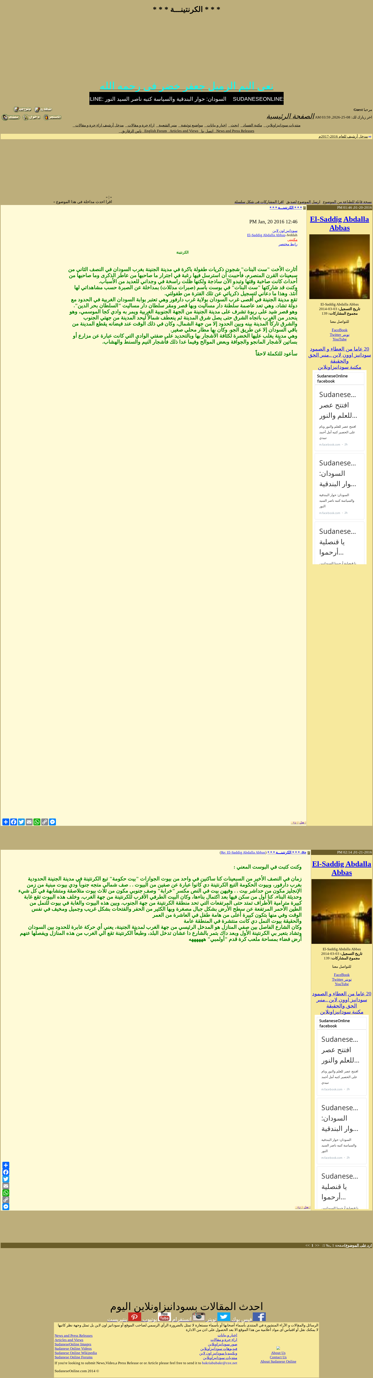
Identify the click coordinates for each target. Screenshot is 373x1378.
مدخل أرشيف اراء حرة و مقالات (98, 125)
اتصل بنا (206, 131)
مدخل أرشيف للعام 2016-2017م (343, 136)
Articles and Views (182, 131)
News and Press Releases (234, 131)
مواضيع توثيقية (190, 125)
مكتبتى (292, 240)
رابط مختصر (288, 244)
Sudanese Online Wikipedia (76, 1353)
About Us (278, 1353)
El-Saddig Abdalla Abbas (339, 223)
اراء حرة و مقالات (140, 125)
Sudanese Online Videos (73, 1348)
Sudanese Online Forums (74, 1357)
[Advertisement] (186, 49)
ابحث (233, 125)
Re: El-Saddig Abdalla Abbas (243, 852)
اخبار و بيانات (215, 125)
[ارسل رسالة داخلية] (52, 120)
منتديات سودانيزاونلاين (282, 125)
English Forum (154, 131)
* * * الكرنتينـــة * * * (286, 208)
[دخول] (31, 120)
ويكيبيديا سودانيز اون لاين (218, 1353)
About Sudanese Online (278, 1361)
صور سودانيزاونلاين (222, 1344)
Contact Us (278, 1357)
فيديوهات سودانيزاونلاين (218, 1349)
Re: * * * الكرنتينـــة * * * (286, 852)
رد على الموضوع (358, 1245)
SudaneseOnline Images (73, 1344)
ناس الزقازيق (130, 131)
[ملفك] (10, 120)
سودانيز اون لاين (284, 231)
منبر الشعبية (166, 125)
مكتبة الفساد (251, 125)
